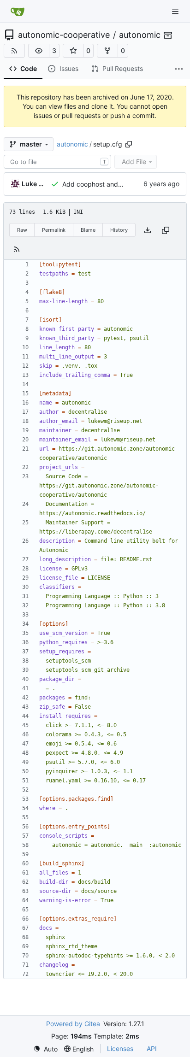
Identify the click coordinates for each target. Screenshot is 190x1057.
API (152, 1048)
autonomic (139, 35)
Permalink (53, 230)
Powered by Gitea (73, 1024)
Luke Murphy (35, 184)
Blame (88, 230)
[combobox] (57, 162)
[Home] (17, 11)
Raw (22, 230)
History (119, 230)
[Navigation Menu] (176, 11)
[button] (38, 51)
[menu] (45, 1049)
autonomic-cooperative (64, 35)
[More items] (179, 69)
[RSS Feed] (14, 51)
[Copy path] (128, 144)
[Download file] (147, 230)
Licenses (120, 1048)
